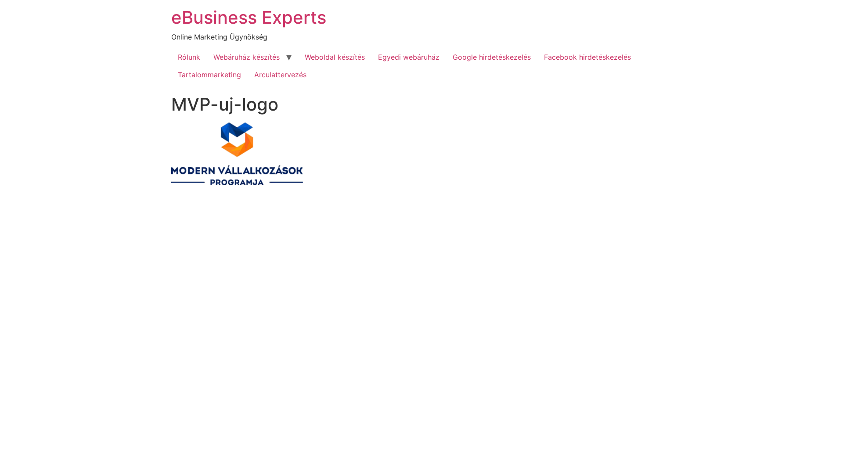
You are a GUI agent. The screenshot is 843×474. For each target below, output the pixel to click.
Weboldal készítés (335, 57)
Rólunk (189, 57)
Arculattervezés (280, 74)
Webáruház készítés (246, 57)
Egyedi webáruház (409, 57)
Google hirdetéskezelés (492, 57)
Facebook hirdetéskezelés (587, 57)
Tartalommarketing (209, 74)
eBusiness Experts (248, 17)
